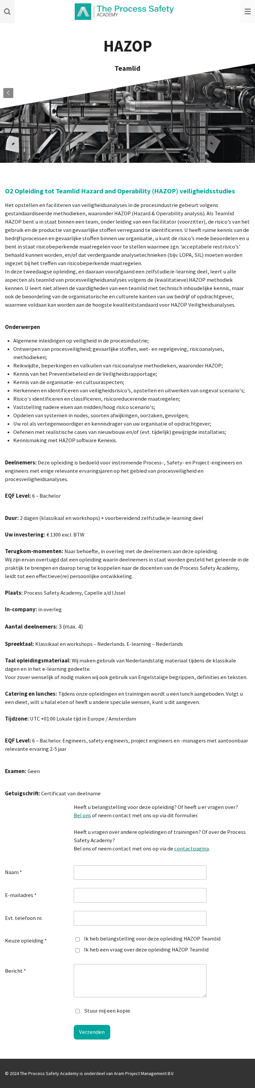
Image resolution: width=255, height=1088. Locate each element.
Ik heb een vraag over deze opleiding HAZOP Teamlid (146, 949)
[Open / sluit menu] (247, 11)
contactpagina (191, 848)
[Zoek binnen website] (7, 11)
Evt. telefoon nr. (23, 918)
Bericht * (15, 970)
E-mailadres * (21, 895)
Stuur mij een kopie (107, 1010)
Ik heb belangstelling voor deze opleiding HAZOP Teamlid (152, 938)
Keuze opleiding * (26, 940)
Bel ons (82, 815)
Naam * (13, 872)
